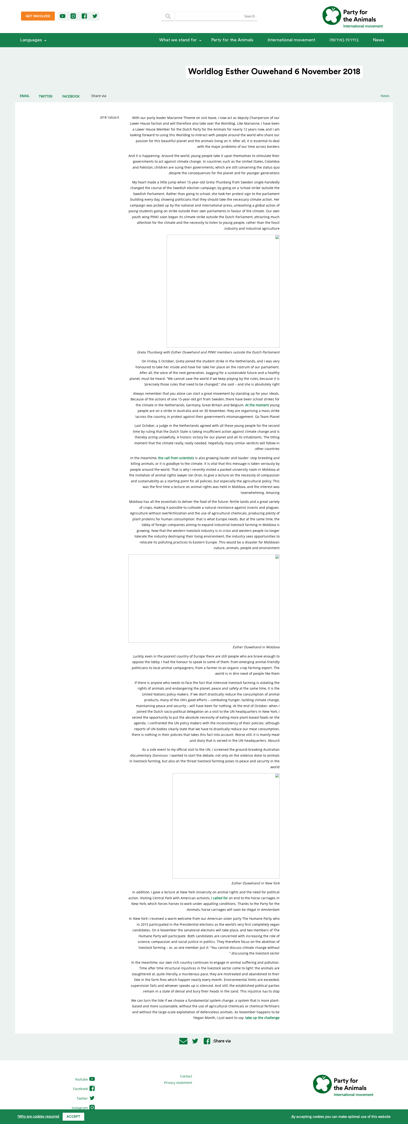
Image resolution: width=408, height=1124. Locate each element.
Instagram (80, 1108)
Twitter (83, 1098)
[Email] (183, 1041)
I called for (219, 898)
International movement (291, 40)
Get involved (38, 16)
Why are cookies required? (38, 1116)
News (378, 40)
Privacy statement (178, 1082)
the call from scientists (176, 458)
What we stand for (178, 40)
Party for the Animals (232, 40)
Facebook (81, 1088)
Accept (73, 1116)
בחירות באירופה (344, 40)
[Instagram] (73, 16)
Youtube (82, 1079)
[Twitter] (94, 16)
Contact (186, 1076)
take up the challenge (262, 1017)
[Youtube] (62, 16)
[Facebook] (84, 16)
